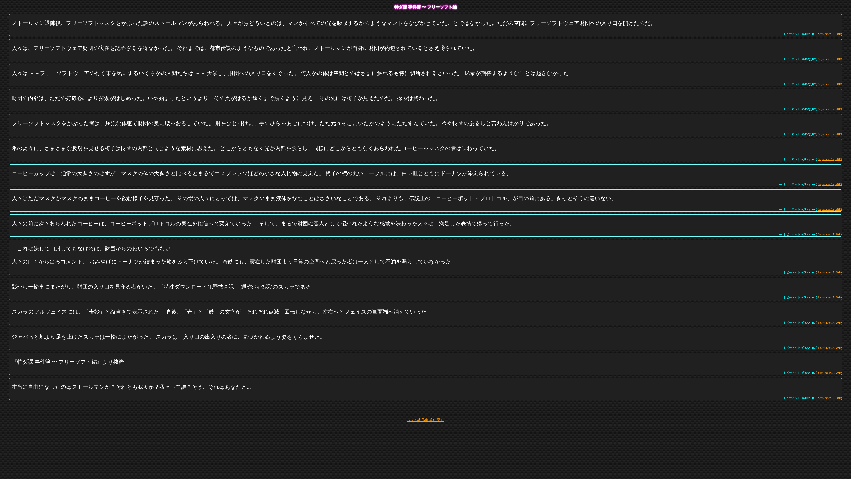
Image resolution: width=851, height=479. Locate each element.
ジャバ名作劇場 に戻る (425, 420)
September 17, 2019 (830, 33)
